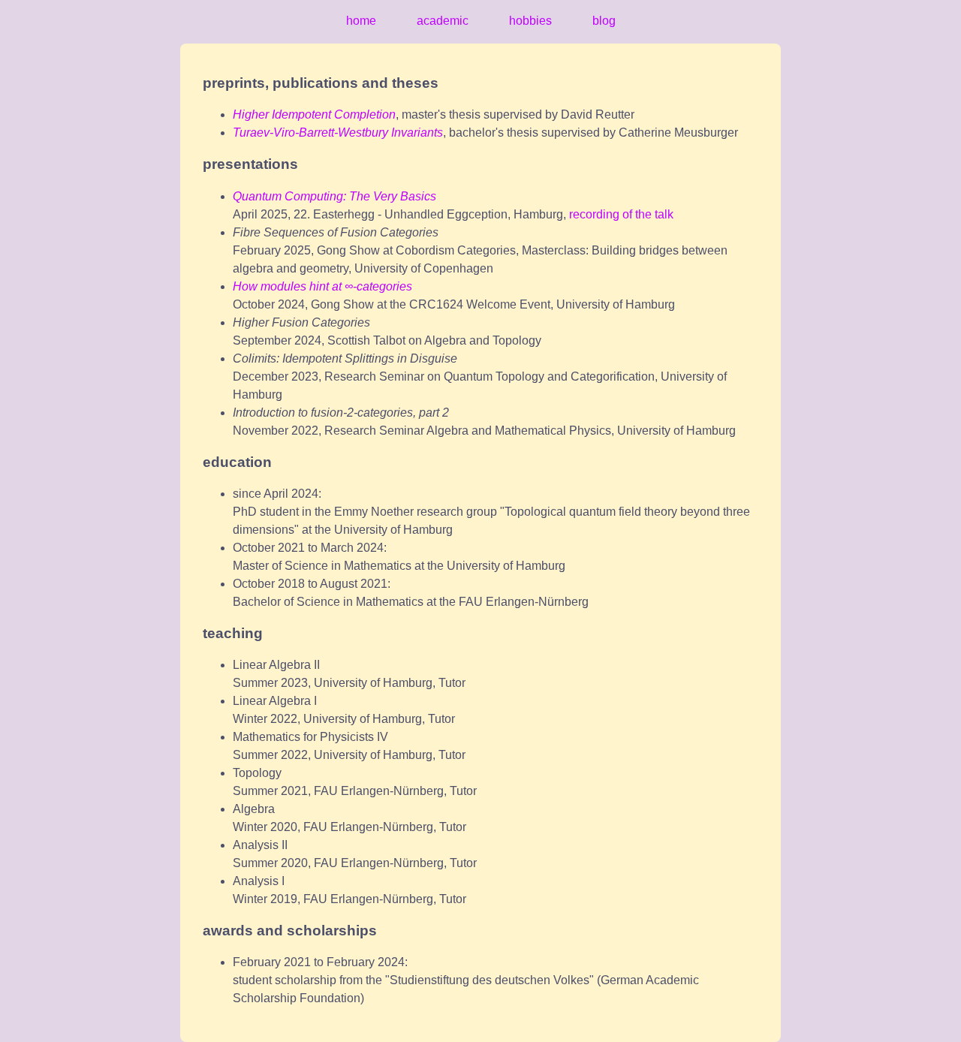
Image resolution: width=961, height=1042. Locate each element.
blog (604, 20)
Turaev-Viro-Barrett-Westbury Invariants (338, 132)
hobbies (530, 20)
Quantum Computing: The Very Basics (334, 196)
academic (442, 20)
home (361, 20)
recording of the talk (621, 214)
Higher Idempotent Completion (314, 114)
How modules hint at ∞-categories (322, 286)
